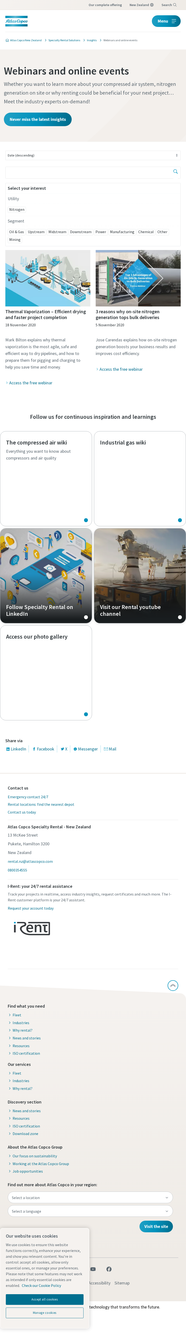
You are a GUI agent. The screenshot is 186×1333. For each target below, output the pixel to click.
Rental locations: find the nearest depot (41, 804)
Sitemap (122, 1283)
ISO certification (26, 1053)
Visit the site (156, 1226)
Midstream (57, 231)
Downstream (81, 231)
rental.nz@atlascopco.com (30, 861)
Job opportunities (28, 1171)
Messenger (88, 749)
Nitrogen (16, 209)
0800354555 (17, 870)
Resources (21, 1045)
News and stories (27, 1038)
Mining (15, 239)
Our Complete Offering (105, 5)
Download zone (25, 1133)
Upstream (36, 231)
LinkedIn (18, 749)
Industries (21, 1022)
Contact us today (22, 812)
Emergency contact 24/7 (28, 796)
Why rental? (22, 1030)
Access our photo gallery (46, 672)
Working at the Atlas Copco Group (41, 1163)
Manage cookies (44, 1313)
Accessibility (99, 1283)
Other (162, 231)
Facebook (45, 749)
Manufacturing (122, 231)
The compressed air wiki (46, 478)
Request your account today (31, 908)
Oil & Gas (16, 231)
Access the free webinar (30, 383)
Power (100, 231)
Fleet (17, 1014)
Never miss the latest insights (38, 119)
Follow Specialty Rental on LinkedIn (46, 575)
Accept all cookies (44, 1299)
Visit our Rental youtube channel (140, 575)
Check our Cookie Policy (41, 1285)
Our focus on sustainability (35, 1155)
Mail (112, 749)
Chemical (146, 231)
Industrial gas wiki (140, 478)
